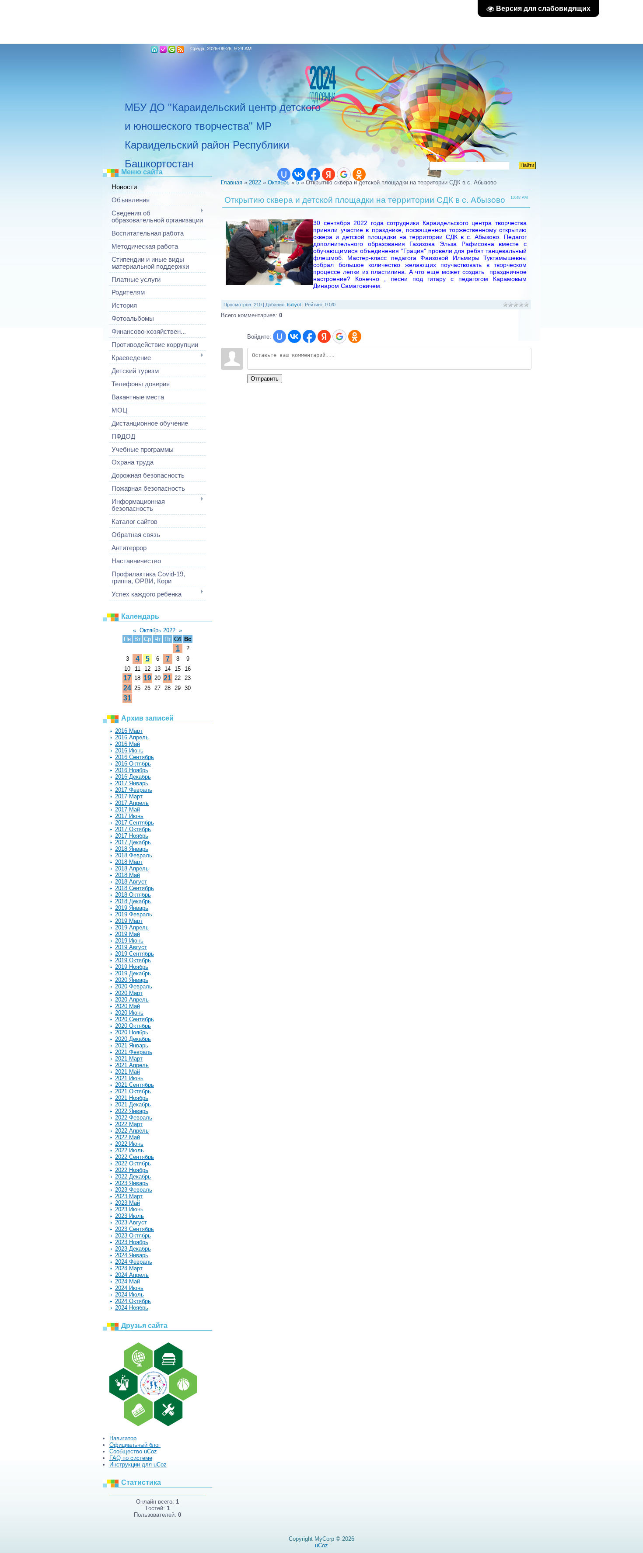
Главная (154, 49)
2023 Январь (131, 1183)
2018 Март (129, 862)
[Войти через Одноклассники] (359, 174)
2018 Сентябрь (134, 888)
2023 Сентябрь (134, 1229)
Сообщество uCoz (133, 1451)
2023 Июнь (129, 1209)
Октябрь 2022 (157, 630)
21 (167, 678)
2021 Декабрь (133, 1104)
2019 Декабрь (133, 973)
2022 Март (129, 1124)
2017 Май (127, 809)
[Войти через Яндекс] (328, 174)
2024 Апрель (132, 1275)
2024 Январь (131, 1255)
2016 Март (129, 731)
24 (127, 688)
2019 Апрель (132, 927)
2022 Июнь (129, 1143)
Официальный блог (135, 1445)
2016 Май (127, 744)
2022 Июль (129, 1150)
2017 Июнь (129, 816)
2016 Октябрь (133, 763)
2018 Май (127, 875)
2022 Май (127, 1137)
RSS (180, 49)
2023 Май (127, 1202)
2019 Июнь (129, 940)
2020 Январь (131, 980)
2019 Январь (131, 908)
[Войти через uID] (283, 174)
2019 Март (129, 921)
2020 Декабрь (133, 1039)
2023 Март (129, 1196)
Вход (171, 49)
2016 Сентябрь (134, 757)
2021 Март (129, 1058)
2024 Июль (129, 1294)
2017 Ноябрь (131, 835)
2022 (255, 182)
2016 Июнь (129, 750)
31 (127, 698)
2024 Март (129, 1268)
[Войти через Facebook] (313, 174)
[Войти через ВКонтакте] (298, 174)
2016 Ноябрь (131, 770)
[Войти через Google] (344, 174)
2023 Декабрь (133, 1248)
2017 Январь (131, 783)
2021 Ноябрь (131, 1098)
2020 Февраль (133, 986)
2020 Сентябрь (134, 1019)
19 (147, 678)
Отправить (265, 378)
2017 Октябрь (133, 829)
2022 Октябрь (133, 1163)
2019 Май (127, 934)
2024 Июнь (129, 1288)
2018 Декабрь (133, 901)
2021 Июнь (129, 1078)
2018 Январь (131, 849)
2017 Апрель (132, 803)
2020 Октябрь (133, 1026)
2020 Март (129, 993)
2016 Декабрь (133, 776)
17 (127, 678)
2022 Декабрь (133, 1176)
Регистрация (163, 49)
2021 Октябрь (133, 1091)
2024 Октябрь (133, 1301)
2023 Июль (129, 1216)
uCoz (321, 1545)
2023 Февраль (133, 1189)
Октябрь (279, 182)
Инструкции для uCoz (138, 1464)
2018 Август (131, 881)
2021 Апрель (132, 1065)
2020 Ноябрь (131, 1032)
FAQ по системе (130, 1458)
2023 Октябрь (133, 1235)
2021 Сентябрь (134, 1085)
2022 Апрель (132, 1130)
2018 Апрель (132, 868)
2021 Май (127, 1071)
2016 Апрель (132, 737)
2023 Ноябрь (131, 1242)
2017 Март (129, 796)
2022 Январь (131, 1111)
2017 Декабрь (133, 842)
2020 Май (127, 1006)
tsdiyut (294, 304)
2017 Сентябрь (134, 822)
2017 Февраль (133, 790)
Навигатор (122, 1438)
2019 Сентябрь (134, 953)
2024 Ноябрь (131, 1307)
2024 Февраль (133, 1261)
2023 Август (131, 1222)
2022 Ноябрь (131, 1170)
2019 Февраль (133, 914)
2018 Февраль (133, 855)
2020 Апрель (132, 999)
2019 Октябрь (133, 960)
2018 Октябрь (133, 894)
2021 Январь (131, 1045)
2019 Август (131, 947)
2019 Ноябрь (131, 967)
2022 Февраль (133, 1117)
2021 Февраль (133, 1052)
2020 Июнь (129, 1012)
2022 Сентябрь (134, 1157)
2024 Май (127, 1281)
